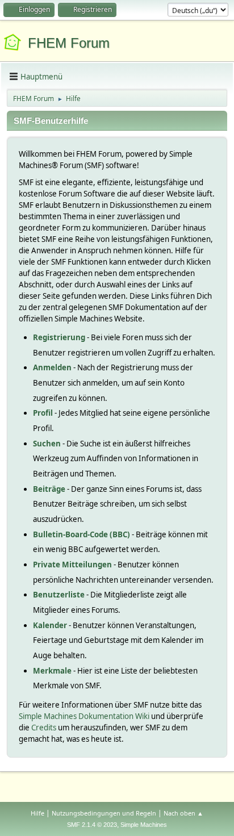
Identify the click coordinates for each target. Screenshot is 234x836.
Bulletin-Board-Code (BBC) (81, 534)
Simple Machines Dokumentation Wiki (84, 716)
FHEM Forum (69, 43)
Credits (43, 727)
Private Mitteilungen (72, 564)
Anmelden (52, 367)
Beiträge (49, 489)
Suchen (47, 443)
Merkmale (52, 671)
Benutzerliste (59, 595)
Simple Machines (143, 824)
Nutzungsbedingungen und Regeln (104, 813)
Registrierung (59, 337)
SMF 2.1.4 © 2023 (92, 824)
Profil (43, 413)
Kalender (50, 625)
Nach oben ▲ (183, 813)
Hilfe (37, 813)
